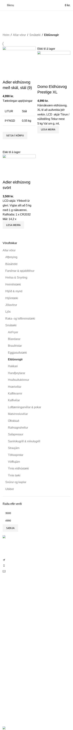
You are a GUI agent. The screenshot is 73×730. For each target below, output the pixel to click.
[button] (15, 135)
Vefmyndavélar (12, 643)
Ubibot (9, 489)
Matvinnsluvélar (18, 413)
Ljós (8, 311)
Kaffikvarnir (15, 393)
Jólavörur (11, 304)
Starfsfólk (8, 630)
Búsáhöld (11, 264)
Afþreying (11, 257)
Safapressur (15, 434)
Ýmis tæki (14, 475)
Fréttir (6, 637)
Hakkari (13, 366)
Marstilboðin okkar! (14, 587)
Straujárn (13, 448)
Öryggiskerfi (10, 692)
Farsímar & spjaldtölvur (19, 270)
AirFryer (13, 332)
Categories (35, 24)
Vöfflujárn (14, 461)
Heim (6, 34)
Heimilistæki (13, 284)
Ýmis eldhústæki (18, 468)
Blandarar (14, 338)
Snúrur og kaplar (15, 482)
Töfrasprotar (15, 454)
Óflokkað (13, 420)
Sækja (10, 528)
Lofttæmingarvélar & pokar (24, 407)
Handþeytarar (16, 373)
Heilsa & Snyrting (16, 277)
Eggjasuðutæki (17, 352)
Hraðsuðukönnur (18, 379)
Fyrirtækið (9, 624)
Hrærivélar (14, 386)
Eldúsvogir (15, 359)
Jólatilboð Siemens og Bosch (21, 601)
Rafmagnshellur (18, 427)
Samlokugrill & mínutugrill (24, 441)
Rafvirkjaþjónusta (14, 672)
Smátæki (10, 325)
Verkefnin (9, 650)
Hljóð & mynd (13, 291)
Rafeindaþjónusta (14, 678)
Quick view (7, 143)
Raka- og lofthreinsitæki (20, 318)
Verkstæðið (10, 665)
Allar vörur (9, 250)
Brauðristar (15, 345)
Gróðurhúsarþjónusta (16, 685)
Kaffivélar (14, 400)
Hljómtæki (11, 298)
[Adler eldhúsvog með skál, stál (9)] (19, 62)
